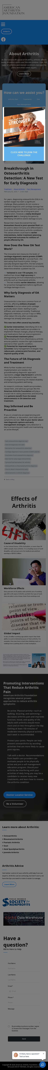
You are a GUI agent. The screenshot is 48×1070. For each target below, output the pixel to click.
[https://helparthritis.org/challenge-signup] (24, 127)
